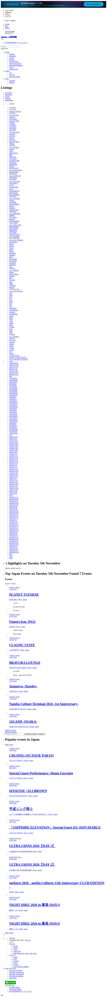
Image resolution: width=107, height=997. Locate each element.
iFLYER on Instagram (16, 974)
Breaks (11, 272)
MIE (10, 155)
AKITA (11, 200)
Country (12, 327)
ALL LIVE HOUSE (16, 291)
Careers (15, 965)
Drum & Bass (13, 274)
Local (11, 67)
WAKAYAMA (14, 142)
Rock (11, 301)
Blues (11, 325)
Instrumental (13, 314)
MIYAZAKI (13, 193)
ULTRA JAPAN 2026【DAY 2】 (32, 864)
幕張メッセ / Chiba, (18, 910)
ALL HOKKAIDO (15, 170)
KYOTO (12, 136)
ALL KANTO (14, 115)
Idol (10, 352)
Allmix (11, 344)
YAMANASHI (14, 161)
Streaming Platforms (16, 65)
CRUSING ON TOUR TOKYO (31, 755)
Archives (12, 80)
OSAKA (12, 134)
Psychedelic (13, 259)
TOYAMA (13, 162)
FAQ (15, 959)
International (9, 100)
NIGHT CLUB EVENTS (18, 357)
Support (16, 961)
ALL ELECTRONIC (16, 240)
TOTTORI (13, 233)
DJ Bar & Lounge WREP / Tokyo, (23, 668)
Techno (11, 246)
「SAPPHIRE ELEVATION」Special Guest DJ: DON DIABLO (55, 827)
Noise (11, 320)
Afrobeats (12, 285)
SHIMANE (13, 231)
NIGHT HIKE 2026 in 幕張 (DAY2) (34, 923)
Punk (11, 303)
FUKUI (11, 166)
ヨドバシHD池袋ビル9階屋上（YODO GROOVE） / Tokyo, (33, 814)
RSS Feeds (13, 978)
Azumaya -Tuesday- (23, 686)
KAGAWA (13, 217)
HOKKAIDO (13, 172)
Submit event (13, 69)
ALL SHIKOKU (15, 214)
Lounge (11, 342)
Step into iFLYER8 (93, 4)
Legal (15, 963)
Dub (10, 278)
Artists (7, 71)
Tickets (11, 58)
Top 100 (12, 75)
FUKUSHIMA (14, 204)
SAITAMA (13, 119)
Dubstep (12, 276)
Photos (7, 28)
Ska (10, 299)
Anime (11, 350)
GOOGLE (41, 734)
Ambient (12, 255)
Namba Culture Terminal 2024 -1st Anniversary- (43, 704)
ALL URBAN (14, 270)
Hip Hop (12, 280)
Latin (11, 321)
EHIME (12, 215)
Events (7, 24)
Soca (10, 282)
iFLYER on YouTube (16, 976)
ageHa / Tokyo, (16, 892)
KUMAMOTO (14, 191)
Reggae (11, 287)
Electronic (12, 253)
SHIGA (11, 144)
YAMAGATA (14, 210)
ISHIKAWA (13, 164)
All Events (8, 93)
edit (13, 31)
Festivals (8, 98)
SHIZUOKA (13, 153)
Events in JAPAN (15, 111)
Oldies (11, 323)
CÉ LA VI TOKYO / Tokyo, (21, 760)
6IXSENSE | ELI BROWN (28, 791)
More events (9, 745)
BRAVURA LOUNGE (24, 662)
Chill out (12, 338)
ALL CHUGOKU (15, 225)
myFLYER (8, 31)
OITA (11, 189)
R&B (11, 284)
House (11, 244)
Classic (11, 354)
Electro (11, 251)
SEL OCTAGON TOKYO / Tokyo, (23, 796)
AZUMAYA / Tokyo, (18, 691)
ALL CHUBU (14, 147)
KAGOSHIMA (14, 195)
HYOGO (12, 140)
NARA (11, 138)
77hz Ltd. (27, 940)
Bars (6, 26)
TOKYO (12, 117)
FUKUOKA (13, 183)
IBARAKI (12, 128)
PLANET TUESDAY (24, 594)
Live (10, 306)
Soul (10, 297)
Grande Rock (13, 310)
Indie (11, 331)
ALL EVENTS (14, 356)
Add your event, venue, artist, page (24, 953)
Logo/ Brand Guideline (21, 967)
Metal (11, 318)
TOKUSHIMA (14, 221)
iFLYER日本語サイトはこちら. (16, 43)
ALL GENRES (14, 236)
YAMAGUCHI (14, 234)
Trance (11, 248)
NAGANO (13, 159)
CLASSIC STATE (22, 645)
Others (11, 346)
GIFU (11, 151)
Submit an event (10, 730)
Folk (10, 329)
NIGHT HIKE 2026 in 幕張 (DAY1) (34, 905)
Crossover (12, 263)
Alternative (13, 308)
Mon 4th (8, 732)
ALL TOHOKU (14, 198)
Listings (11, 54)
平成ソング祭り (21, 809)
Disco (11, 257)
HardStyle (12, 265)
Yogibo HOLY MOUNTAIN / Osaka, (24, 727)
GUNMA (12, 125)
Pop (10, 304)
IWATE (11, 206)
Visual (11, 316)
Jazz (10, 293)
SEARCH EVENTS (31, 734)
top (2, 995)
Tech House (13, 242)
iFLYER (12, 938)
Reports (11, 82)
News (7, 79)
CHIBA (12, 123)
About (15, 957)
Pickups (11, 60)
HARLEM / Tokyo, (18, 599)
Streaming (12, 56)
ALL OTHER (14, 337)
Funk (11, 295)
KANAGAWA (14, 121)
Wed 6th (14, 732)
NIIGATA (12, 157)
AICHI (11, 149)
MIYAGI (12, 208)
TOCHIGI (12, 127)
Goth (11, 333)
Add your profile (14, 77)
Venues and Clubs (15, 63)
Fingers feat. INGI (22, 621)
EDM (11, 250)
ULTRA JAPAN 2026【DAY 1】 (32, 846)
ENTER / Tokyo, (17, 627)
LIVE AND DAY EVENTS (18, 359)
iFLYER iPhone (14, 987)
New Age (12, 340)
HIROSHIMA (14, 227)
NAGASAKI (13, 187)
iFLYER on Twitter (15, 970)
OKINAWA (13, 178)
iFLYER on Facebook (16, 972)
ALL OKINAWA (15, 176)
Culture (11, 348)
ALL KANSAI (14, 132)
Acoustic (12, 312)
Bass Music (13, 261)
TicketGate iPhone (15, 989)
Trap (10, 267)
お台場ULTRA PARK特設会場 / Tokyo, (25, 851)
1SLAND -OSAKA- (23, 721)
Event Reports (14, 62)
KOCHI (12, 219)
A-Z (10, 73)
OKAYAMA (13, 229)
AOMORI (12, 202)
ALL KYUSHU (14, 181)
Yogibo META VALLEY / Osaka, (22, 709)
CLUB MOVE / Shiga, (19, 650)
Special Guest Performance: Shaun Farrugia (41, 773)
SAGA (11, 185)
